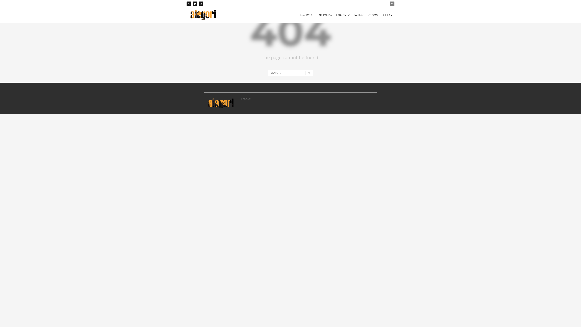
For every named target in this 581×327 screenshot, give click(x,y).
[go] (309, 73)
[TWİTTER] (195, 4)
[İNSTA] (189, 4)
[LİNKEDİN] (201, 4)
